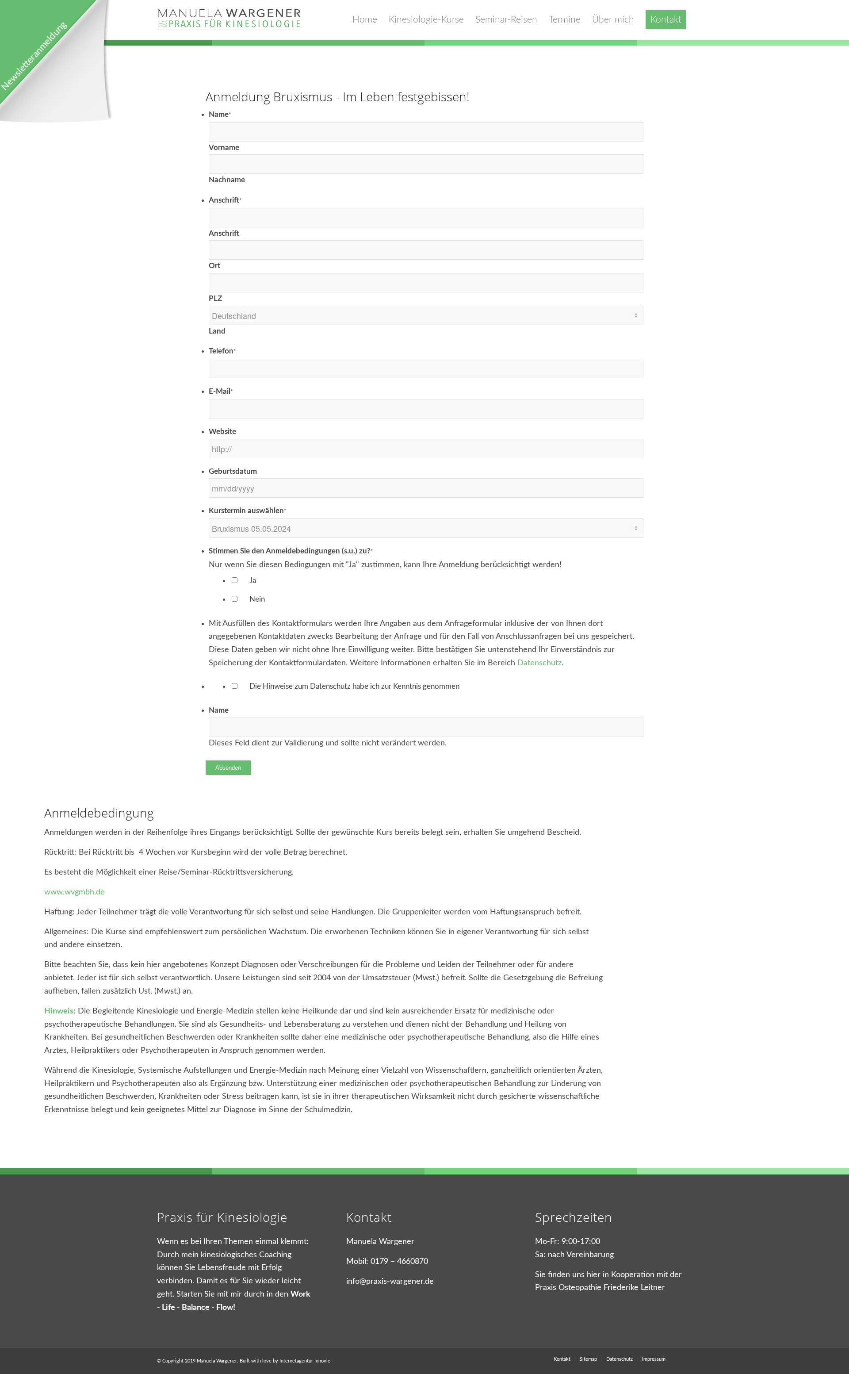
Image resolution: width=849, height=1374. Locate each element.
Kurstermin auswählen (248, 510)
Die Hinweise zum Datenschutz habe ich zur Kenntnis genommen (354, 686)
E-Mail (221, 391)
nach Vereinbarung (581, 1255)
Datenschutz (539, 663)
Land (217, 331)
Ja (252, 580)
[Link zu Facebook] (685, 1359)
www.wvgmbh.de (74, 892)
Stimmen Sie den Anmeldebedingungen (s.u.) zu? (291, 551)
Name (220, 114)
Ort (214, 265)
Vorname (224, 147)
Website (222, 431)
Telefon (222, 351)
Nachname (227, 180)
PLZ (215, 298)
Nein (257, 599)
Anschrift (225, 200)
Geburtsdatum (233, 471)
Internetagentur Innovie (304, 1361)
